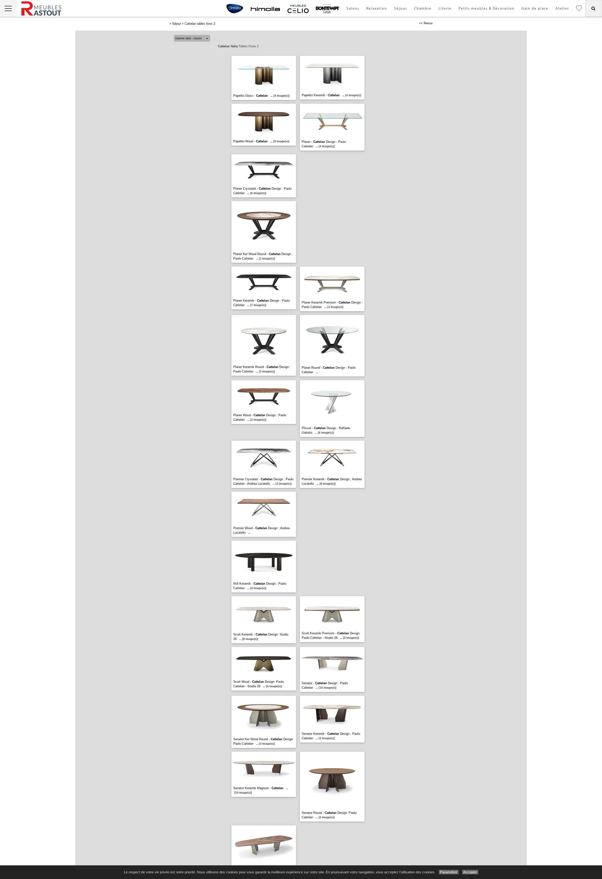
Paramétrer (448, 872)
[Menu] (8, 8)
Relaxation (376, 9)
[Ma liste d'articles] (579, 8)
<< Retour (426, 23)
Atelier (562, 9)
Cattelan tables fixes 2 (200, 23)
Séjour (400, 9)
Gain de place (535, 9)
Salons (352, 9)
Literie (445, 9)
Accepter (470, 872)
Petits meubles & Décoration (487, 9)
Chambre (423, 9)
